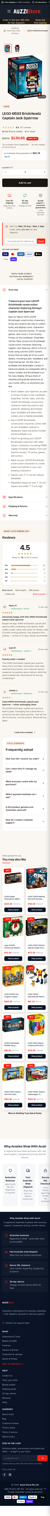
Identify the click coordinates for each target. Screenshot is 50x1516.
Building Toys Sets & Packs (16, 30)
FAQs (4, 1402)
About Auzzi (8, 1414)
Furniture (6, 1345)
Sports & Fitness (9, 1359)
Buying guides (8, 1384)
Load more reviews (23, 732)
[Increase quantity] (45, 172)
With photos (34, 590)
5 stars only (10, 594)
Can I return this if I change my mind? (21, 770)
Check (41, 241)
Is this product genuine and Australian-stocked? (19, 808)
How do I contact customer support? (19, 821)
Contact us (7, 1375)
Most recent (7, 590)
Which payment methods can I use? (21, 796)
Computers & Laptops (12, 1354)
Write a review (39, 594)
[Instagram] (10, 1474)
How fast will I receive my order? (22, 758)
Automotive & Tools (11, 1336)
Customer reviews (10, 1423)
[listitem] (7, 48)
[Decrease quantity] (5, 172)
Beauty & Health (9, 1341)
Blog (4, 1419)
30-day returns (9, 1393)
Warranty (6, 1398)
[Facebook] (4, 1474)
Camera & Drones (10, 1350)
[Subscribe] (42, 1458)
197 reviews (25, 127)
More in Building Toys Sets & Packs (25, 1113)
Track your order (10, 1380)
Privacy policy (8, 1427)
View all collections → (12, 1364)
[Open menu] (9, 11)
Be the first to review (12, 131)
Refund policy (8, 1436)
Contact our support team (17, 1323)
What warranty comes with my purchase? (21, 783)
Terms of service (10, 1432)
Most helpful (20, 590)
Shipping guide (9, 1389)
